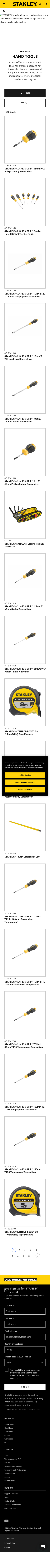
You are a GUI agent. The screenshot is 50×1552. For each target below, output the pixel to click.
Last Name (9, 1318)
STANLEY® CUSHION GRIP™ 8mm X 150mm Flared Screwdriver (22, 420)
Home (3, 11)
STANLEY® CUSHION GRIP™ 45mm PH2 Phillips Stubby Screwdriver (24, 170)
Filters (27, 92)
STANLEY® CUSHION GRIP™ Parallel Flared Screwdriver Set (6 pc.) (22, 232)
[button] (6, 1521)
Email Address (10, 1331)
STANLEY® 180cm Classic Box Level (22, 856)
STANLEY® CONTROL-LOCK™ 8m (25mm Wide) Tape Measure (21, 733)
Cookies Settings (25, 775)
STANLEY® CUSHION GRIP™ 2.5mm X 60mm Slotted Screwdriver (23, 607)
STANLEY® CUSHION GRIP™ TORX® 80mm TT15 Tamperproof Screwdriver (23, 1045)
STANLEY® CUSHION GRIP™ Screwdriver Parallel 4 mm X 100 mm (25, 670)
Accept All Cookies (25, 789)
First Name (9, 1305)
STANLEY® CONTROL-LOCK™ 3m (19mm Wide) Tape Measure (21, 1233)
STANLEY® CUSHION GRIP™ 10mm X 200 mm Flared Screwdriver (23, 357)
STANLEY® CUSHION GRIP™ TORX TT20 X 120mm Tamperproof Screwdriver (24, 295)
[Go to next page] (38, 1255)
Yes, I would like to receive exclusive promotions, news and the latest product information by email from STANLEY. (25, 1374)
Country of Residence (13, 1344)
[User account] (46, 4)
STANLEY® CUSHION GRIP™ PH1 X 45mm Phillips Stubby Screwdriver (22, 482)
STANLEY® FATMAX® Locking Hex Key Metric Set (24, 545)
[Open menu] (4, 4)
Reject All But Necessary (25, 782)
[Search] (40, 4)
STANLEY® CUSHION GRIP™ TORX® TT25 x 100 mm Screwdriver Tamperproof (22, 919)
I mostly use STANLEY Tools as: (17, 1357)
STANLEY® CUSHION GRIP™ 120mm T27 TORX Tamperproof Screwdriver (25, 1108)
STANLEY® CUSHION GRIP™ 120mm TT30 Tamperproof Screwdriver (22, 1171)
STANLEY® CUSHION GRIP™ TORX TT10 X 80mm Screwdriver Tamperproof (24, 983)
